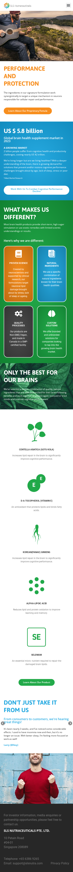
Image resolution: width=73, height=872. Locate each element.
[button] (68, 5)
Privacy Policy (60, 863)
